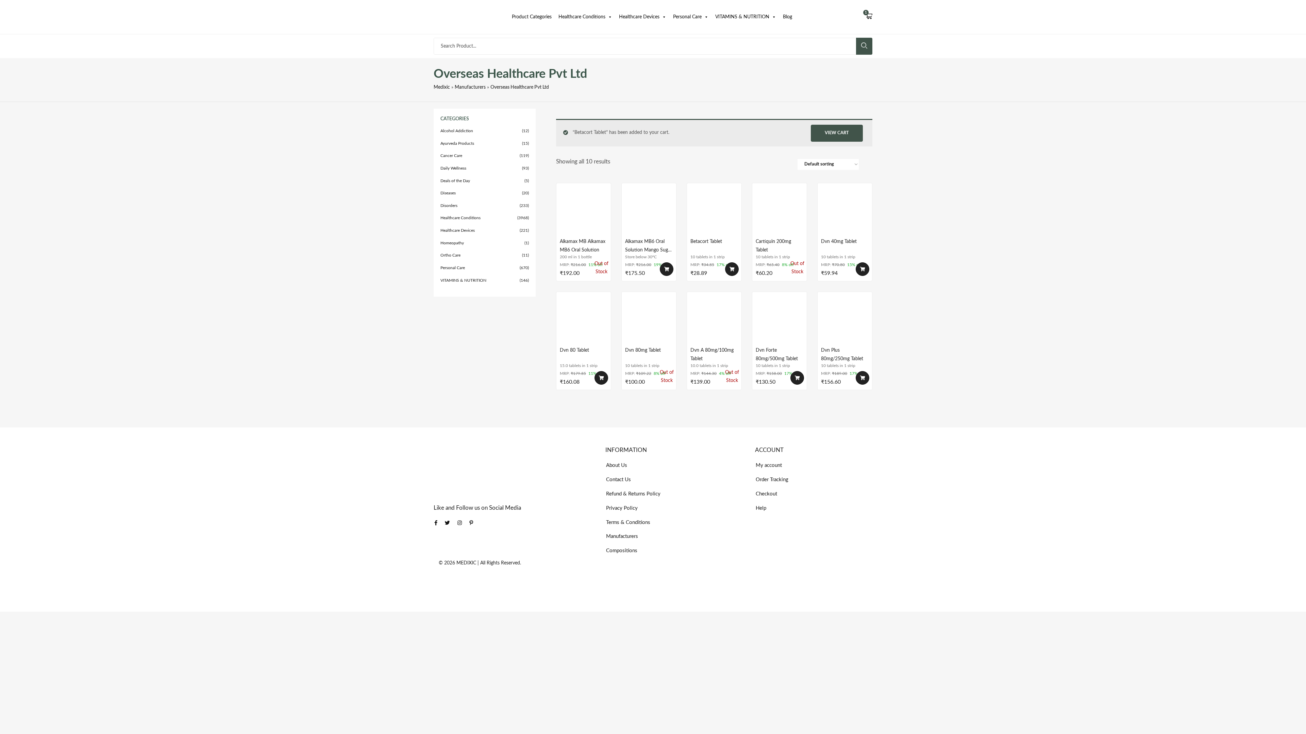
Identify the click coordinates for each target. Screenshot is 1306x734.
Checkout (766, 493)
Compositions (621, 550)
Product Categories (532, 17)
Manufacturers (470, 87)
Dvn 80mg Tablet (643, 350)
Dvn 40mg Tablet (839, 241)
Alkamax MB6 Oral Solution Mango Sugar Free (648, 245)
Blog (787, 17)
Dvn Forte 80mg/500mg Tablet (777, 354)
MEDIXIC (466, 563)
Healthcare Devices (639, 17)
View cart (837, 133)
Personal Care (687, 17)
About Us (616, 465)
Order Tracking (772, 479)
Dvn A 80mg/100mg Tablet (712, 354)
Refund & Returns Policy (633, 493)
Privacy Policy (622, 508)
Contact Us (618, 479)
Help (761, 508)
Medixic (442, 87)
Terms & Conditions (628, 522)
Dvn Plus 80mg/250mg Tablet (842, 354)
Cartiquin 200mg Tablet (773, 245)
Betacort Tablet (706, 241)
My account (769, 465)
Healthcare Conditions (581, 17)
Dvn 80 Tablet (574, 350)
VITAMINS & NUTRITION (742, 17)
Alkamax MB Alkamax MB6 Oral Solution (582, 245)
